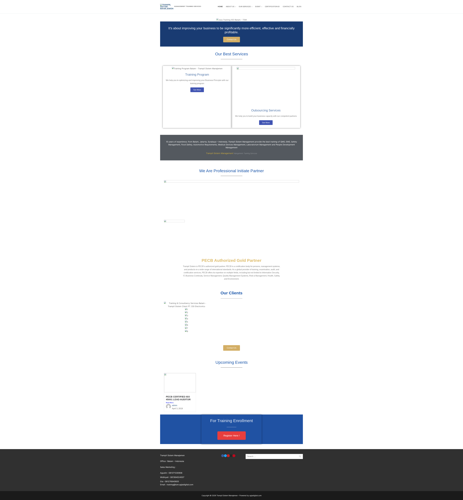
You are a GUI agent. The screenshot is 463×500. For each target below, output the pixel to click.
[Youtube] (228, 455)
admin (174, 405)
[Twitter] (225, 455)
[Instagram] (231, 455)
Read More (170, 403)
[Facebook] (222, 455)
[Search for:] (274, 456)
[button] (231, 334)
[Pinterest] (233, 455)
